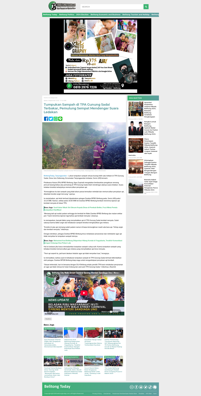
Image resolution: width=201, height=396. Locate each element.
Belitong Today (50, 15)
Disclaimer (107, 393)
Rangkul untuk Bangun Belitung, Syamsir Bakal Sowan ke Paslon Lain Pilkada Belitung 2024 (151, 128)
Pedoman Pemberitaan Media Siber (124, 393)
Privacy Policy (97, 393)
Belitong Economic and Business (105, 15)
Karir (155, 393)
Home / (46, 97)
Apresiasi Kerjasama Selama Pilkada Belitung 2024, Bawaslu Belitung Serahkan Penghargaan (150, 110)
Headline (48, 319)
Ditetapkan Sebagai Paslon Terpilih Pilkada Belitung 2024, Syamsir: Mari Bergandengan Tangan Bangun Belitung (150, 167)
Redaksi (141, 393)
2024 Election (82, 15)
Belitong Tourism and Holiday (135, 15)
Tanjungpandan (61, 176)
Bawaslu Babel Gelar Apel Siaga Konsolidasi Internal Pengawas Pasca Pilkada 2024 (151, 185)
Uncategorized (52, 97)
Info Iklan (149, 393)
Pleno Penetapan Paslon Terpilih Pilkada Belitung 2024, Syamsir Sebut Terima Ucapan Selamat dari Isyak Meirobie (143, 147)
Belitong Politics (66, 15)
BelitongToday (49, 176)
